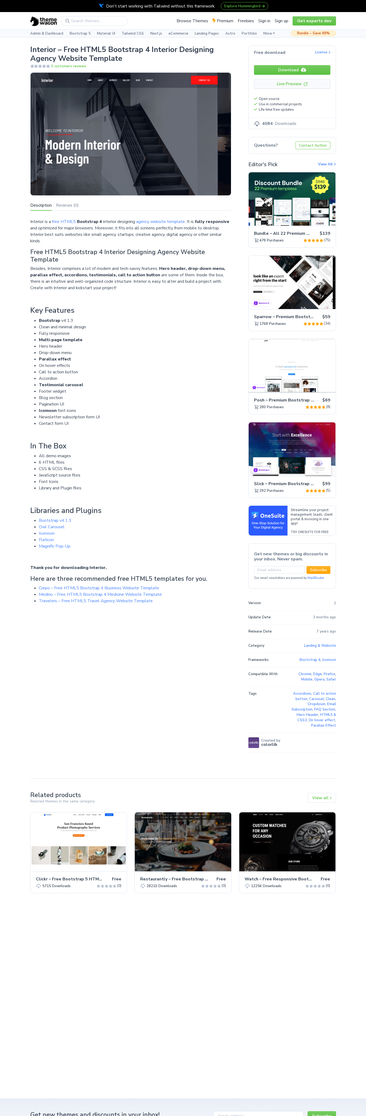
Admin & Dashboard (46, 33)
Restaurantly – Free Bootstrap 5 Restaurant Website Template (207, 879)
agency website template (160, 222)
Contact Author (313, 145)
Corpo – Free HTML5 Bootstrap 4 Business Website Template (99, 588)
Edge (317, 674)
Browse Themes (192, 21)
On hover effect (322, 720)
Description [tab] (41, 205)
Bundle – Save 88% (313, 33)
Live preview (316, 219)
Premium (224, 21)
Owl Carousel (52, 527)
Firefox (329, 674)
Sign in (264, 21)
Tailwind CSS (133, 33)
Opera (319, 679)
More (267, 33)
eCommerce (178, 33)
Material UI (106, 33)
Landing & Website (320, 645)
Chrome (304, 674)
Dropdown (316, 704)
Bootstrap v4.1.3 (55, 520)
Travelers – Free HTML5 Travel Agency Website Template (96, 601)
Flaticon (46, 540)
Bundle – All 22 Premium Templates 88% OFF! (302, 233)
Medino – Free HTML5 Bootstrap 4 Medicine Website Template (100, 594)
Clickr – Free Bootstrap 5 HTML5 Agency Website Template (99, 879)
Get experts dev (314, 21)
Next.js (156, 33)
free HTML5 (64, 222)
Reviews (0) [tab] (67, 205)
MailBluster (316, 578)
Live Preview (290, 84)
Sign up (281, 21)
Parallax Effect (323, 725)
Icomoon (47, 533)
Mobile (306, 679)
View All (326, 164)
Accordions (302, 693)
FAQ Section (324, 709)
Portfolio (249, 33)
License (321, 52)
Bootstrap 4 (310, 659)
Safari (331, 679)
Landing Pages (207, 33)
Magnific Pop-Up (54, 546)
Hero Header (307, 714)
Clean (330, 699)
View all (321, 798)
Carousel (316, 699)
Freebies (246, 21)
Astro (230, 33)
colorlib (269, 744)
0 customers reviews (68, 66)
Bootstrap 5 (80, 33)
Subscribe (318, 569)
